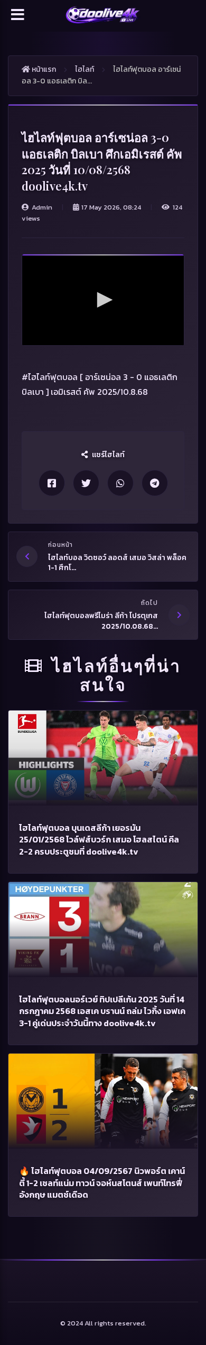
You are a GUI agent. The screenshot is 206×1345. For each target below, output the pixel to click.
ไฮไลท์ (84, 69)
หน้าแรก (43, 69)
